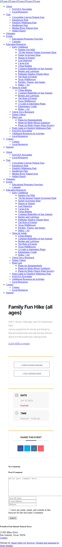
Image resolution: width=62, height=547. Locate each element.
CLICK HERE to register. (19, 343)
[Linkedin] (34, 448)
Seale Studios (6, 545)
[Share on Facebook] (20, 448)
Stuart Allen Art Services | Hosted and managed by (35, 543)
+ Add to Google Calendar (32, 365)
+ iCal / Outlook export (31, 373)
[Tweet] (27, 448)
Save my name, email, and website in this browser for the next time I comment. (29, 511)
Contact (3, 537)
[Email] (41, 448)
